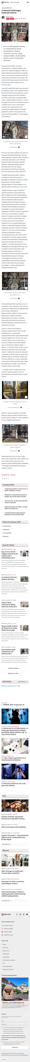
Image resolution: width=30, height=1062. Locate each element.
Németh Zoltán (9, 16)
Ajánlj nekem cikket (13, 673)
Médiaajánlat (6, 954)
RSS (4, 963)
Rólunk (4, 944)
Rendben (4, 1059)
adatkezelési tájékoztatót (8, 1043)
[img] (5, 2)
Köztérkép (4, 84)
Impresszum (6, 950)
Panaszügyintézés (7, 966)
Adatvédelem (6, 957)
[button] (15, 134)
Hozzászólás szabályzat (9, 960)
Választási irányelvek (8, 969)
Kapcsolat (5, 947)
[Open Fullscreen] (26, 137)
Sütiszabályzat (24, 1055)
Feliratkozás (15, 1047)
